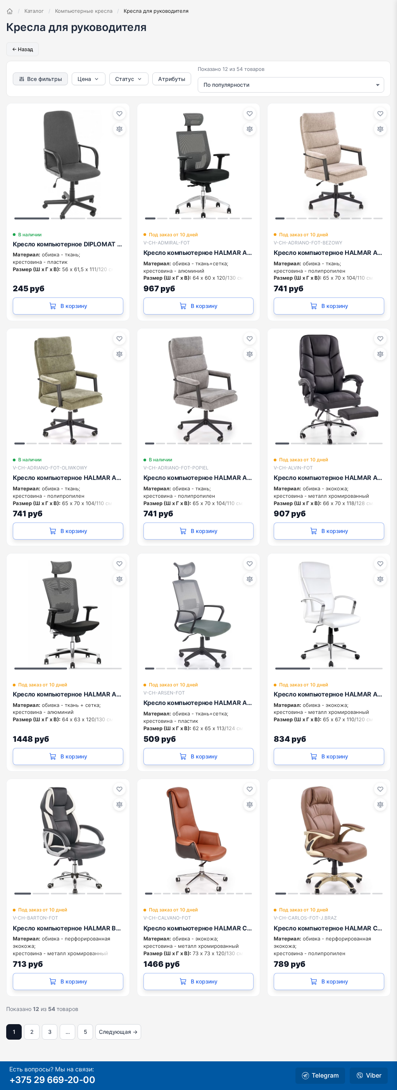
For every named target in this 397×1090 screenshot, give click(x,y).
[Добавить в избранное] (119, 113)
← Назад (22, 49)
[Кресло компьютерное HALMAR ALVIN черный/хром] (329, 390)
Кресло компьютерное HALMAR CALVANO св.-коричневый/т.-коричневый (198, 928)
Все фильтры (44, 79)
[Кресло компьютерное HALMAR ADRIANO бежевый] (329, 165)
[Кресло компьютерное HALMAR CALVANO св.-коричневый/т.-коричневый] (198, 840)
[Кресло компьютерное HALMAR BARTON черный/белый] (68, 840)
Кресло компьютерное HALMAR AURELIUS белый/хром (329, 694)
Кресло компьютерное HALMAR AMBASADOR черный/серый (68, 694)
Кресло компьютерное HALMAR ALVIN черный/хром (329, 477)
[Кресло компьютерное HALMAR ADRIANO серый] (198, 390)
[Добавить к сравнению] (119, 129)
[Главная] (9, 11)
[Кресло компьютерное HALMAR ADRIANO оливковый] (68, 390)
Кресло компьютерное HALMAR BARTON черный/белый (68, 928)
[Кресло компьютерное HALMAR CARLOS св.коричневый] (329, 840)
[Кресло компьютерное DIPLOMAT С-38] (68, 165)
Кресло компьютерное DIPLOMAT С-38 (68, 244)
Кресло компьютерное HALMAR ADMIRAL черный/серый (198, 252)
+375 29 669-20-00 (52, 1079)
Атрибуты (171, 79)
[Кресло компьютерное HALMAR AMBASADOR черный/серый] (68, 615)
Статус (124, 79)
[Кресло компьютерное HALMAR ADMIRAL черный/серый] (198, 165)
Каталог (34, 11)
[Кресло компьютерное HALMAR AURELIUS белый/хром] (329, 615)
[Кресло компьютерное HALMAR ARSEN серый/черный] (198, 615)
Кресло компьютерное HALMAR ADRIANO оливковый (68, 477)
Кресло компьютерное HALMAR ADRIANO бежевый (329, 252)
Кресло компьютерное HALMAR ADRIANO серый (198, 477)
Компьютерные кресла (83, 11)
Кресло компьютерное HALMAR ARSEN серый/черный (198, 703)
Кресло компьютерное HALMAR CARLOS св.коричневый (329, 928)
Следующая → (118, 1031)
